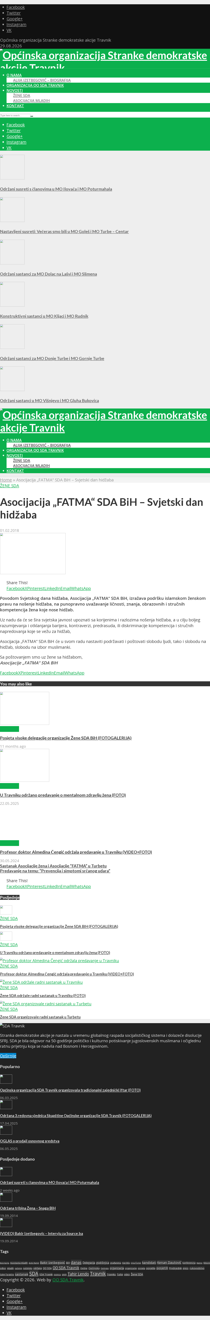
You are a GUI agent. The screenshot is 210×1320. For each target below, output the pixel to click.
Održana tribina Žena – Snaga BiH (28, 1208)
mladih (10, 1268)
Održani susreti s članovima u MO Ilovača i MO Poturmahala (56, 188)
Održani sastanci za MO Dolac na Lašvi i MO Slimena (48, 273)
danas (76, 1262)
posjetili (162, 1268)
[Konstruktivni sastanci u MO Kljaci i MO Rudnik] (12, 305)
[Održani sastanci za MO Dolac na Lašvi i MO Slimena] (12, 263)
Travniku (111, 1274)
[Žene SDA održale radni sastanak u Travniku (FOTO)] (41, 982)
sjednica (57, 1274)
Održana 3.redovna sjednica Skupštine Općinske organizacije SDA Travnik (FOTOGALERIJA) (76, 1115)
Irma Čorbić (136, 1263)
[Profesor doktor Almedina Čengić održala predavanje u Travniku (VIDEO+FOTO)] (24, 837)
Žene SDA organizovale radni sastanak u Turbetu (40, 1017)
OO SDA (47, 1268)
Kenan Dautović (169, 1262)
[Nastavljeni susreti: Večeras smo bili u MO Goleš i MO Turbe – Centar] (12, 220)
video (127, 1274)
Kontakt (15, 105)
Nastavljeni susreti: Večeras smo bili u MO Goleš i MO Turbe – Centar (64, 231)
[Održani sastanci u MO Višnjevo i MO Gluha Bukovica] (12, 389)
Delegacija (89, 1263)
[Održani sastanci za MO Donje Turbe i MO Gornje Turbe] (12, 347)
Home (6, 480)
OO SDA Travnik (66, 1267)
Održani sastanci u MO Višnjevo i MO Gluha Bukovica (49, 400)
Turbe (120, 1274)
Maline (199, 1263)
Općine (83, 1268)
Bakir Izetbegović (52, 1262)
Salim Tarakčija (7, 1274)
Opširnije (8, 1055)
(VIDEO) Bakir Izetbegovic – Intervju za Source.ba (41, 1233)
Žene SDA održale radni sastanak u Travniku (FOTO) (43, 995)
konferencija (189, 1262)
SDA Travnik (46, 1274)
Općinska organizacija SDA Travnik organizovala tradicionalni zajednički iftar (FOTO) (70, 1090)
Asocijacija (4, 1263)
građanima (115, 1262)
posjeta (141, 1268)
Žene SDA (21, 95)
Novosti (15, 90)
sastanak (21, 1274)
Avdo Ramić (34, 1263)
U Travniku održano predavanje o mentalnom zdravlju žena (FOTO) (63, 794)
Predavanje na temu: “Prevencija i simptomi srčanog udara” (55, 870)
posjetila (150, 1268)
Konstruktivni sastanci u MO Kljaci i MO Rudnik (44, 315)
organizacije (131, 1268)
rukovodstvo (196, 1268)
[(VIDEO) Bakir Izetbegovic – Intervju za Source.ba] (6, 1225)
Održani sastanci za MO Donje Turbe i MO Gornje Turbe (52, 358)
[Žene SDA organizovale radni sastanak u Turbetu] (45, 1003)
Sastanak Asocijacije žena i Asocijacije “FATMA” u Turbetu (53, 865)
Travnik (98, 1273)
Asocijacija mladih (31, 100)
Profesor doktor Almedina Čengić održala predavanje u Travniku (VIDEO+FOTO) (76, 851)
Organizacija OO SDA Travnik (35, 85)
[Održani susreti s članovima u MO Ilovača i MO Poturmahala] (12, 178)
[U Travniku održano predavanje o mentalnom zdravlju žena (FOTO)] (24, 780)
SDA (33, 1273)
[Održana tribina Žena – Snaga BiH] (6, 1200)
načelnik (18, 1268)
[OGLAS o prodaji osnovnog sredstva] (6, 1133)
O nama (14, 75)
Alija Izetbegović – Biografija (42, 80)
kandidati (149, 1262)
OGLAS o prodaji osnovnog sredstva (29, 1141)
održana (37, 1268)
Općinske (105, 1268)
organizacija (117, 1268)
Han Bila (126, 1263)
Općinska (94, 1268)
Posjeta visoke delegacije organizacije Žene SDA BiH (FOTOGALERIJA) (66, 737)
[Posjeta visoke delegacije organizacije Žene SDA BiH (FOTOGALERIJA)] (24, 723)
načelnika (27, 1268)
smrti (64, 1274)
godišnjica (102, 1263)
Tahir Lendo (78, 1274)
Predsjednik (175, 1268)
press (186, 1268)
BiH (68, 1262)
